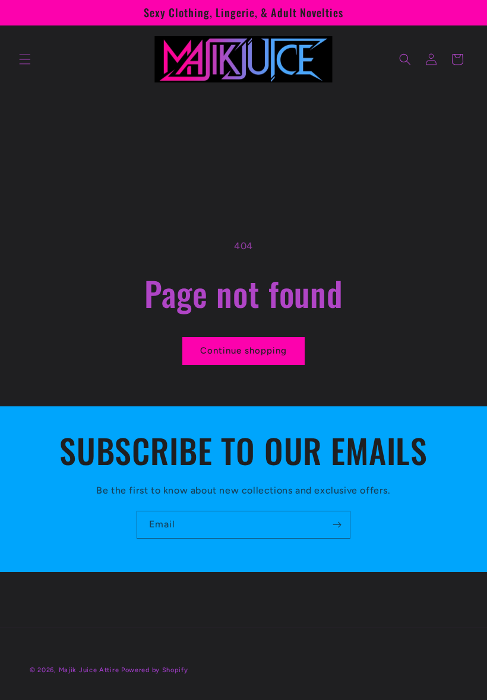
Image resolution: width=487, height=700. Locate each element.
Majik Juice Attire (89, 670)
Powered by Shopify (154, 670)
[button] (25, 59)
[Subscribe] (337, 525)
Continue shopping (243, 350)
